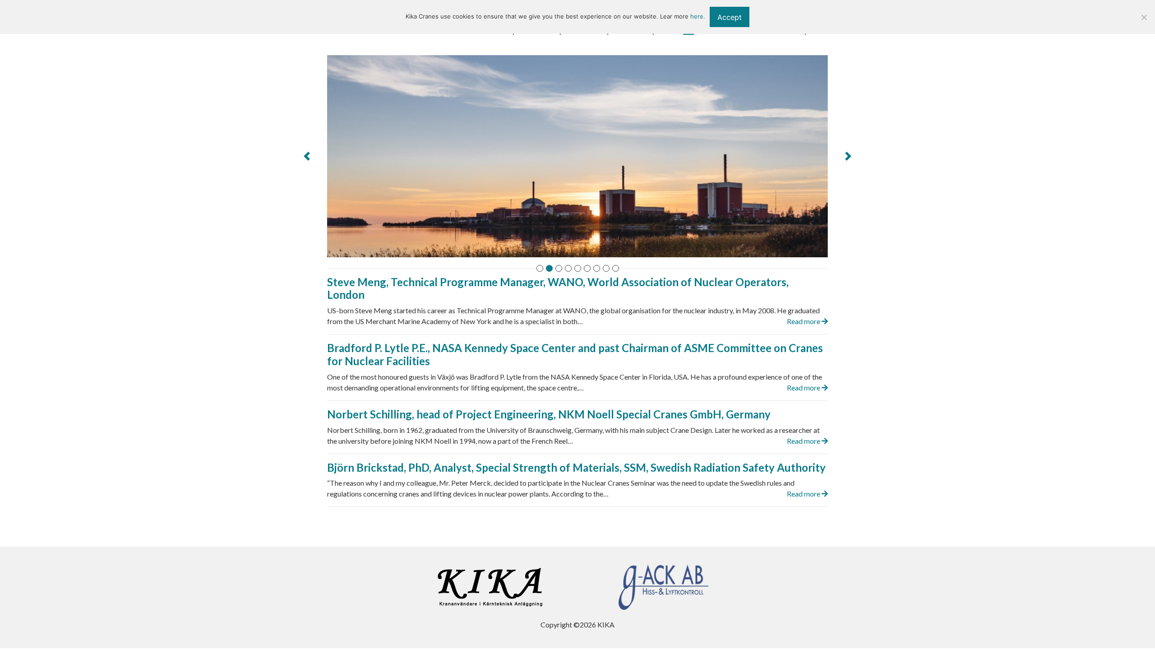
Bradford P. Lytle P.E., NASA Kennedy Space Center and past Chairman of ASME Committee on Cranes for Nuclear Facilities (575, 354)
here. (697, 16)
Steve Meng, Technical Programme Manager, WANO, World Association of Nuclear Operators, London (558, 288)
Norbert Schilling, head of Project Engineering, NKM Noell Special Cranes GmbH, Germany (549, 414)
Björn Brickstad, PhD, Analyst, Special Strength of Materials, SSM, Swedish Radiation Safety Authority (576, 467)
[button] (307, 156)
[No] (1143, 17)
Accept (729, 17)
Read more (804, 321)
